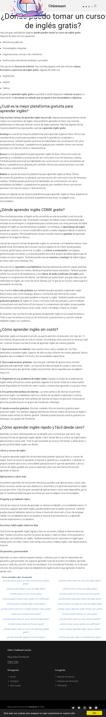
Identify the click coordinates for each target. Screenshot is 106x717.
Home (13, 677)
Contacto (14, 681)
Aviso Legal (15, 685)
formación (62, 685)
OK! (94, 713)
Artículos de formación (67, 681)
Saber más (12, 661)
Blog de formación (65, 677)
